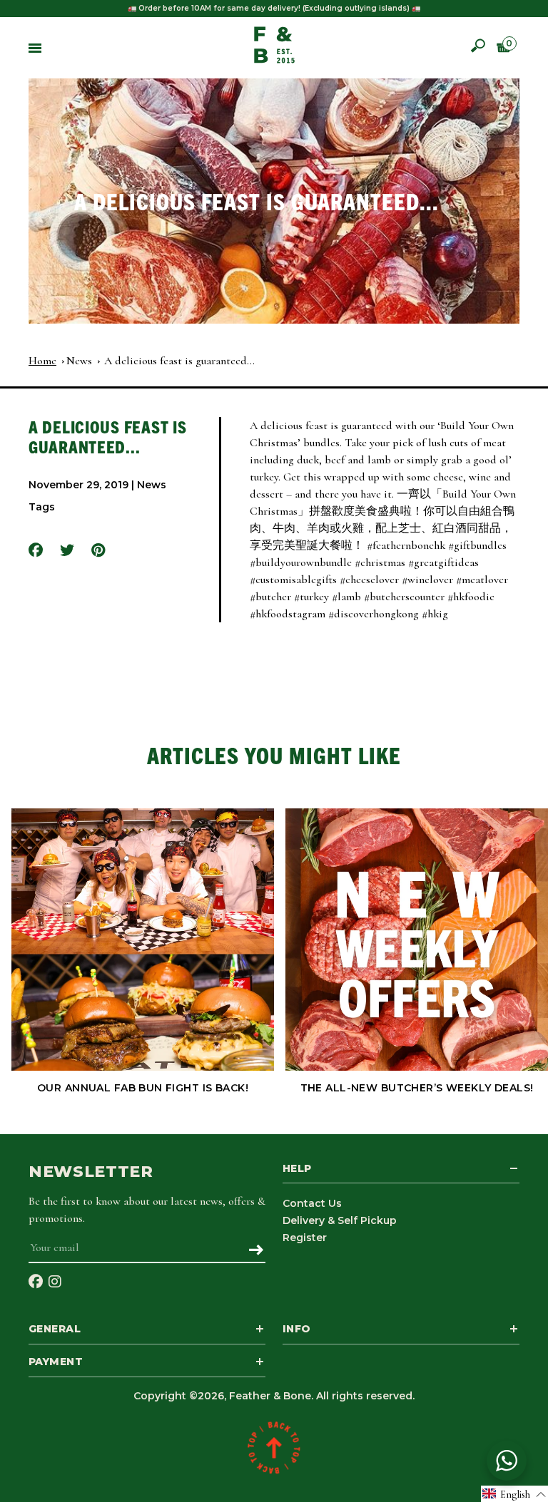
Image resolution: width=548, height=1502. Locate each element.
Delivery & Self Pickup (340, 1220)
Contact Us (312, 1203)
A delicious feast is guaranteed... (179, 361)
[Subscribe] (255, 1251)
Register (305, 1237)
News (79, 361)
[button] (514, 1494)
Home (42, 361)
